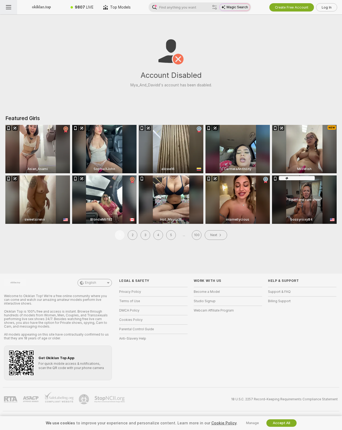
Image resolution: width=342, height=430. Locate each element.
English (90, 283)
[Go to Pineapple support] (84, 399)
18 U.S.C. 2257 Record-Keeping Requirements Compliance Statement (284, 399)
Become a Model (207, 292)
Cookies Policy (131, 320)
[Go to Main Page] (41, 7)
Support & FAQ (279, 292)
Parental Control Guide (136, 329)
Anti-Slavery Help (132, 338)
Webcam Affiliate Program (214, 310)
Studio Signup (205, 301)
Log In (327, 7)
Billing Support (279, 301)
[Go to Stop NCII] (110, 399)
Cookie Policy (223, 423)
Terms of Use (129, 301)
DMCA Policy (129, 310)
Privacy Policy (130, 292)
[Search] (214, 7)
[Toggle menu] (8, 7)
